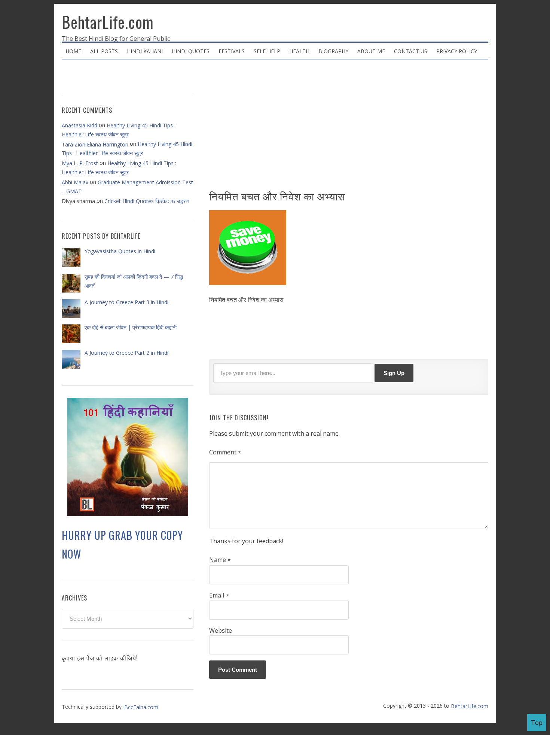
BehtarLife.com (108, 21)
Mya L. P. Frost (80, 163)
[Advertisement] (348, 127)
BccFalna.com (141, 707)
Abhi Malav (75, 182)
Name (220, 560)
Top (537, 723)
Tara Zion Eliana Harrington (95, 144)
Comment (225, 452)
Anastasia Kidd (79, 125)
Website (220, 630)
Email (219, 595)
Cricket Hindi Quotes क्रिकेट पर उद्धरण (146, 201)
